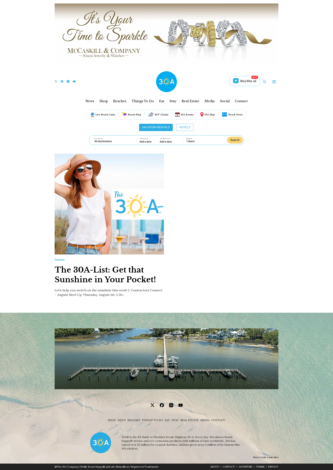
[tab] (156, 127)
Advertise (245, 467)
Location (98, 138)
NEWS (121, 420)
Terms (260, 467)
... (150, 141)
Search (235, 140)
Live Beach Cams (105, 114)
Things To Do (143, 101)
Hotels (184, 127)
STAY (175, 420)
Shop (103, 101)
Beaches (119, 101)
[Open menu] (274, 81)
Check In (144, 138)
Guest (189, 138)
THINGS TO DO (152, 420)
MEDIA (205, 420)
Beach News (235, 114)
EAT (167, 420)
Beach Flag (134, 114)
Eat (161, 101)
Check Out (165, 138)
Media (209, 101)
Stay (172, 101)
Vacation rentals (156, 127)
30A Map (209, 114)
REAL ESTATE (189, 420)
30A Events (187, 114)
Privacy (273, 467)
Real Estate (190, 101)
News (89, 101)
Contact (241, 101)
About (214, 467)
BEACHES (133, 420)
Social (225, 101)
